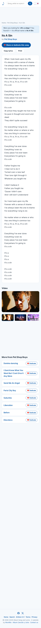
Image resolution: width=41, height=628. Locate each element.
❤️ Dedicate (31, 363)
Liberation (8, 405)
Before (7, 412)
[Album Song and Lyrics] (3, 3)
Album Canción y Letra (21, 622)
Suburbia (8, 398)
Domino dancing (11, 363)
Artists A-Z (20, 617)
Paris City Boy (10, 390)
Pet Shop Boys (12, 23)
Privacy (34, 617)
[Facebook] (18, 613)
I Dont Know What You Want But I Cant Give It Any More (14, 373)
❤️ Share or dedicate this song (16, 45)
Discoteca (8, 420)
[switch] (36, 3)
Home (4, 23)
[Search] (30, 3)
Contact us (34, 622)
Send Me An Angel (12, 383)
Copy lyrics (8, 51)
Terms (28, 617)
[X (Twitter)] (23, 613)
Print (20, 51)
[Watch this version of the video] (8, 317)
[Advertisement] (20, 14)
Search (12, 617)
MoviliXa (8, 622)
